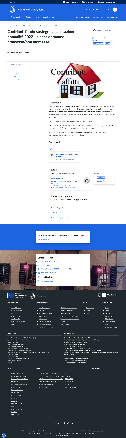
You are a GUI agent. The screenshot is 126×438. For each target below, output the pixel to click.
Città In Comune (97, 431)
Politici (12, 324)
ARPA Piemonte (43, 387)
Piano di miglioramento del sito (19, 379)
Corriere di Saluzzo (70, 387)
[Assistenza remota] (103, 431)
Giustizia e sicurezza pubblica (69, 308)
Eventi (107, 308)
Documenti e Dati (15, 316)
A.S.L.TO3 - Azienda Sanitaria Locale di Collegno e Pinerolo (55, 379)
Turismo (63, 322)
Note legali (14, 401)
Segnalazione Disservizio (17, 387)
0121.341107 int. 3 (64, 185)
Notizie (88, 311)
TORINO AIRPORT (70, 382)
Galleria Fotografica (110, 316)
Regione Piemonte (13, 2)
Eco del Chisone (69, 384)
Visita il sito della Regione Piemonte (49, 373)
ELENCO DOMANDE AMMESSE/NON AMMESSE (66, 155)
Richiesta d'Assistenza (17, 390)
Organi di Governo (16, 308)
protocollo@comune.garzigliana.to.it (21, 350)
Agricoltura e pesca (44, 308)
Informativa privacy (16, 398)
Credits (12, 406)
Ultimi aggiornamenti (16, 409)
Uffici (12, 313)
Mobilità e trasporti (66, 313)
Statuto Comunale (16, 395)
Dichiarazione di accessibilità (18, 376)
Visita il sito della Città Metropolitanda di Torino (52, 376)
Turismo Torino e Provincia (46, 384)
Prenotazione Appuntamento (19, 384)
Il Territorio (108, 313)
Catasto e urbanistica (45, 322)
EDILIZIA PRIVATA (57, 178)
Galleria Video (109, 319)
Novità (15, 26)
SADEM (67, 376)
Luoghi (107, 311)
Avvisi (20, 26)
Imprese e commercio (67, 311)
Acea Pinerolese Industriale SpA (48, 382)
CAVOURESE (69, 379)
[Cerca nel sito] (115, 9)
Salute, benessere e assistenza (69, 316)
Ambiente (41, 311)
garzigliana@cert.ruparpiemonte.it (20, 348)
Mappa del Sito (15, 415)
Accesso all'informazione (82, 17)
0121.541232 (14, 342)
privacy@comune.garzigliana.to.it (77, 361)
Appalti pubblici (43, 316)
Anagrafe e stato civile (45, 313)
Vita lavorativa (65, 324)
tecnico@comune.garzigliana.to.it (65, 187)
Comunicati (89, 313)
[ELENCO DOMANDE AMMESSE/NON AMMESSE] (52, 155)
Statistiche (14, 412)
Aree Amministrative (16, 311)
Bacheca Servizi (15, 393)
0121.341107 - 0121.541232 (18, 340)
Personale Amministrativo (18, 322)
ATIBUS (67, 373)
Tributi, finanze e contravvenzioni (70, 319)
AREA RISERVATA (63, 435)
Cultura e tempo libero (45, 324)
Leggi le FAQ (14, 382)
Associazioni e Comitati (111, 327)
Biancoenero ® (70, 433)
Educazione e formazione (46, 327)
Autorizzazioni (43, 319)
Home (9, 26)
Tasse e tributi (90, 308)
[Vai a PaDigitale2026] (108, 295)
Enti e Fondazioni (15, 319)
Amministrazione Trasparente (19, 373)
